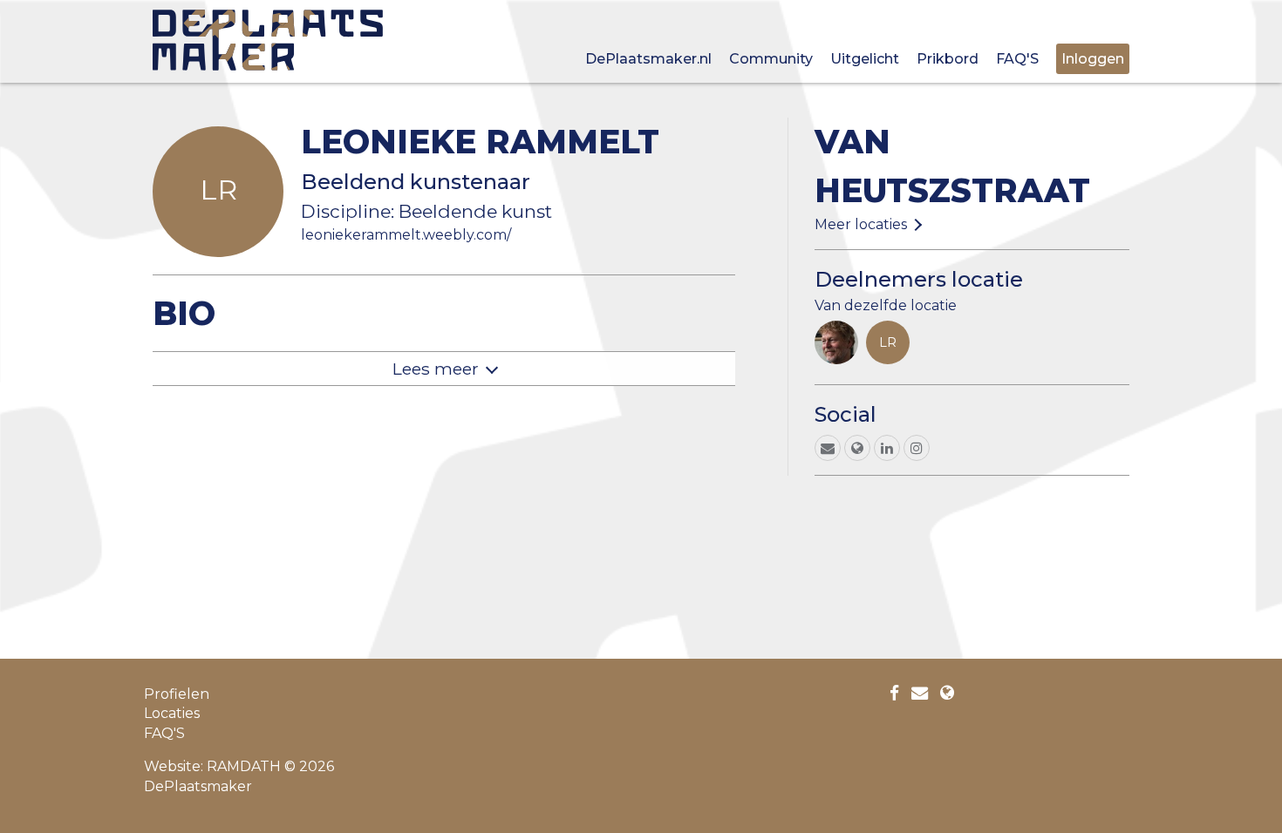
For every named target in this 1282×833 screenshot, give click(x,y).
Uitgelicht (864, 59)
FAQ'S (1017, 59)
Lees (435, 368)
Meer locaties (861, 224)
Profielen (176, 694)
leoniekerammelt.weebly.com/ (406, 235)
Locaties (172, 713)
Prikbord (948, 59)
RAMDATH (244, 766)
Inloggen (1092, 59)
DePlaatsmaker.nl (648, 59)
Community (771, 59)
